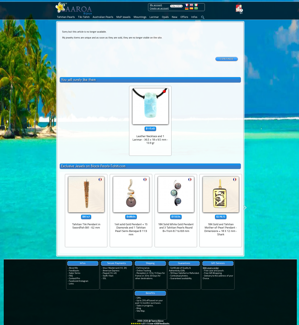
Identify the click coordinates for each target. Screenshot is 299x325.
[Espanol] (191, 9)
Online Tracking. (144, 271)
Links (71, 284)
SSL (104, 278)
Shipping (150, 263)
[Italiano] (196, 5)
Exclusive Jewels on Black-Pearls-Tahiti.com (93, 166)
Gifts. (139, 298)
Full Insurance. (143, 268)
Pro (78, 278)
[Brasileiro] (196, 9)
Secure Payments (116, 263)
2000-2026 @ (150, 322)
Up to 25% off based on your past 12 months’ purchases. (149, 301)
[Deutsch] (186, 9)
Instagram (83, 281)
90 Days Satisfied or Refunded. (184, 273)
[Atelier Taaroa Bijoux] (74, 15)
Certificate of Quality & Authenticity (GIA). (180, 269)
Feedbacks (74, 271)
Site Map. (141, 311)
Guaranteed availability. (181, 278)
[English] (191, 5)
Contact (72, 278)
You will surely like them (78, 79)
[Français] (186, 5)
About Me (73, 268)
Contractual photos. (179, 276)
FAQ (71, 276)
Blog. (139, 308)
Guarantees (184, 263)
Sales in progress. (145, 306)
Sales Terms (74, 273)
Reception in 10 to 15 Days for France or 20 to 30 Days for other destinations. (150, 276)
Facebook (73, 281)
